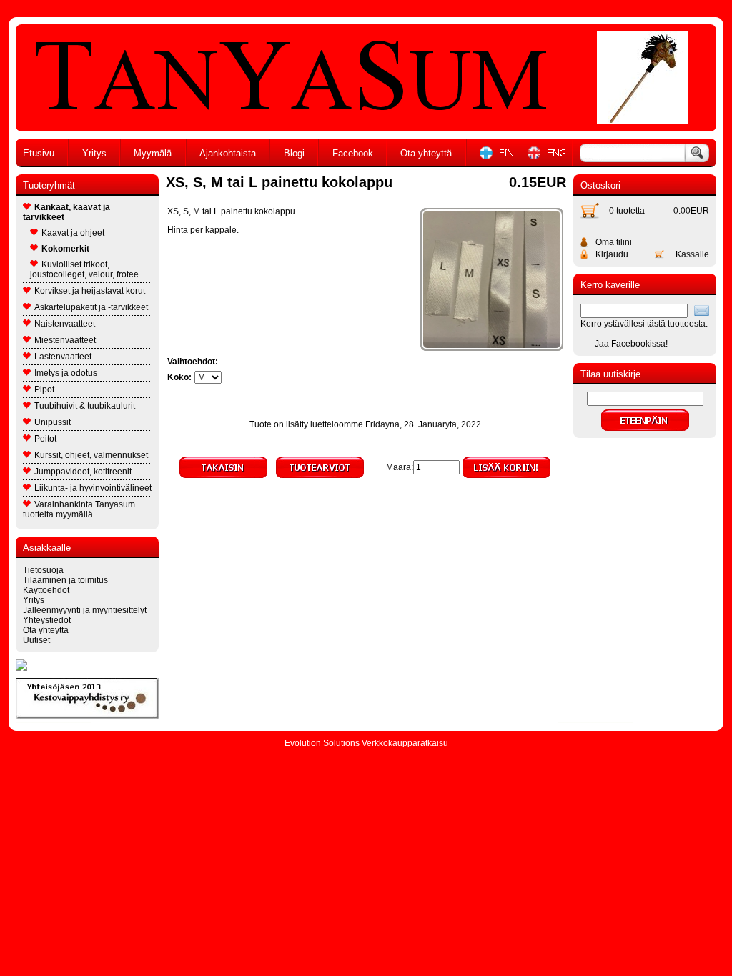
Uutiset (36, 640)
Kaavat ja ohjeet (72, 233)
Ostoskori (600, 185)
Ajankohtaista (227, 153)
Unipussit (52, 422)
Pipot (44, 389)
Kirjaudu (611, 254)
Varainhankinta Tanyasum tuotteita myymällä (79, 509)
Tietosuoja (43, 570)
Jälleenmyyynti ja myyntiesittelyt (85, 610)
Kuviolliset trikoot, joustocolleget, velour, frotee (84, 269)
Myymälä (153, 153)
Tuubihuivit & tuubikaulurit (84, 406)
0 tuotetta (627, 211)
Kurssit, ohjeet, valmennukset (91, 455)
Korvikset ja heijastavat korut (89, 291)
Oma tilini (613, 242)
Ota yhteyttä (426, 153)
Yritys (94, 153)
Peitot (45, 439)
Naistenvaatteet (64, 324)
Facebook (352, 153)
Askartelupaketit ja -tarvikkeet (91, 307)
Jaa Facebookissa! (631, 344)
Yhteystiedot (47, 620)
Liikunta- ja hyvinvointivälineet (93, 488)
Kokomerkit (65, 249)
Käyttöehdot (46, 590)
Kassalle (692, 254)
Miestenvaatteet (65, 340)
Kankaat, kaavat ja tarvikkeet (66, 212)
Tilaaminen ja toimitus (65, 580)
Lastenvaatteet (63, 357)
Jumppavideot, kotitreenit (83, 472)
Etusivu (38, 153)
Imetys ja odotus (65, 373)
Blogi (294, 153)
